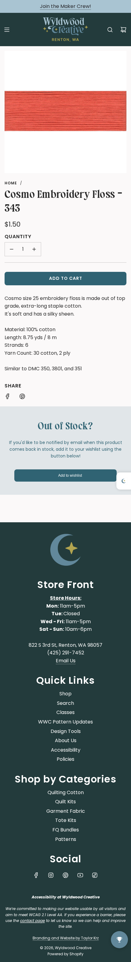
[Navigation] (6, 29)
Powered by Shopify (65, 953)
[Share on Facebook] (7, 397)
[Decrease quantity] (11, 249)
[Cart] (123, 29)
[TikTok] (94, 875)
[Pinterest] (65, 875)
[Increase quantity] (34, 249)
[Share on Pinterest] (22, 397)
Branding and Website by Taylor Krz (66, 938)
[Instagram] (51, 875)
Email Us (66, 660)
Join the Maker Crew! (65, 6)
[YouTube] (80, 875)
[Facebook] (36, 875)
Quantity (18, 236)
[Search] (110, 29)
